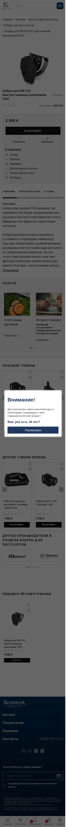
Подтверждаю (33, 430)
